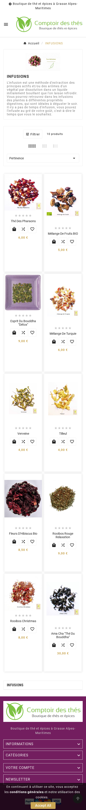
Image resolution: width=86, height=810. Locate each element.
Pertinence (43, 158)
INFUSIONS (15, 685)
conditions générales (27, 792)
